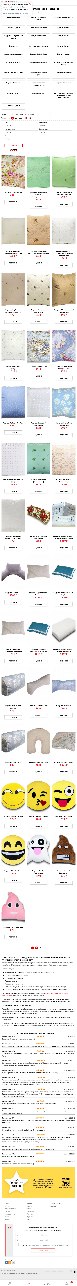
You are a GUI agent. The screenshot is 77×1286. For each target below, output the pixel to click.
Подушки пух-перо (13, 93)
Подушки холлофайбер (38, 28)
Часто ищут (53, 1206)
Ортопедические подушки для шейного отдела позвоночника (63, 95)
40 (12, 118)
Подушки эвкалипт (63, 28)
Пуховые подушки (13, 28)
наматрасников (7, 995)
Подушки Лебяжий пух (38, 54)
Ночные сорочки (10, 1214)
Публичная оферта (55, 1203)
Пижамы (7, 1211)
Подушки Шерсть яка (13, 83)
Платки (29, 1209)
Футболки (30, 1217)
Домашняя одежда (11, 1209)
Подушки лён (13, 46)
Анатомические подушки (13, 54)
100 (16, 118)
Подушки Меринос (63, 54)
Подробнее (13, 202)
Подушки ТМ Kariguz (63, 83)
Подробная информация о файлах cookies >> (15, 13)
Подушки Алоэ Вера (38, 36)
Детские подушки (13, 106)
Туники (7, 1219)
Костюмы (7, 1206)
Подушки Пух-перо (63, 46)
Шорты (29, 1219)
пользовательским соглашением (58, 1245)
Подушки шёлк (63, 36)
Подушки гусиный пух (13, 62)
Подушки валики (38, 93)
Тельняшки (30, 1211)
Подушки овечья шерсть (63, 17)
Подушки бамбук (13, 17)
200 (20, 118)
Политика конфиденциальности (53, 1272)
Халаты (7, 1217)
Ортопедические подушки (38, 46)
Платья (7, 1203)
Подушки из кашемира (38, 62)
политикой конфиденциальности (38, 1245)
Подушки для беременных (13, 72)
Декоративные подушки (63, 72)
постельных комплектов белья (57, 993)
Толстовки (30, 1214)
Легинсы (29, 1203)
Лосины (29, 1206)
